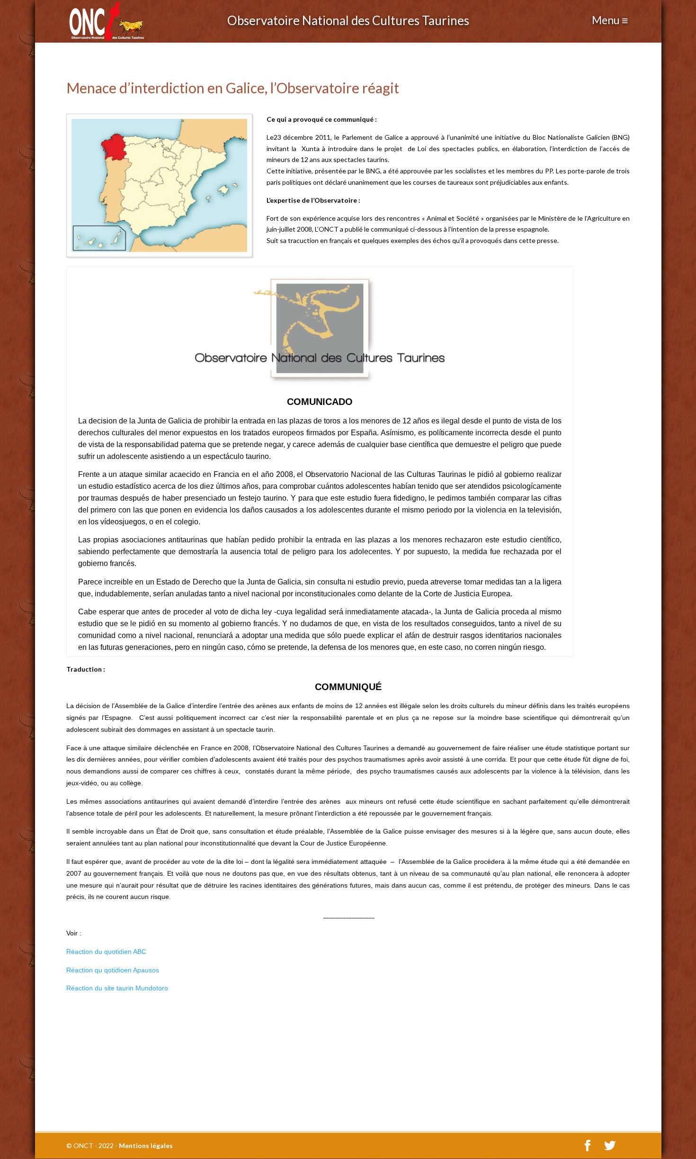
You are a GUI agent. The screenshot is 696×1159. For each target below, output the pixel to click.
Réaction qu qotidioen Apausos (112, 970)
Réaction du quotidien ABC (106, 951)
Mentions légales (146, 1145)
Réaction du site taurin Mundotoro (117, 988)
